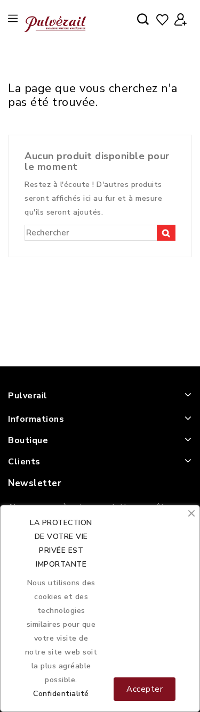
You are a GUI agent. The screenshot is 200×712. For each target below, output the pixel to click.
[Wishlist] (162, 20)
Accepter (144, 689)
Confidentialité (61, 694)
